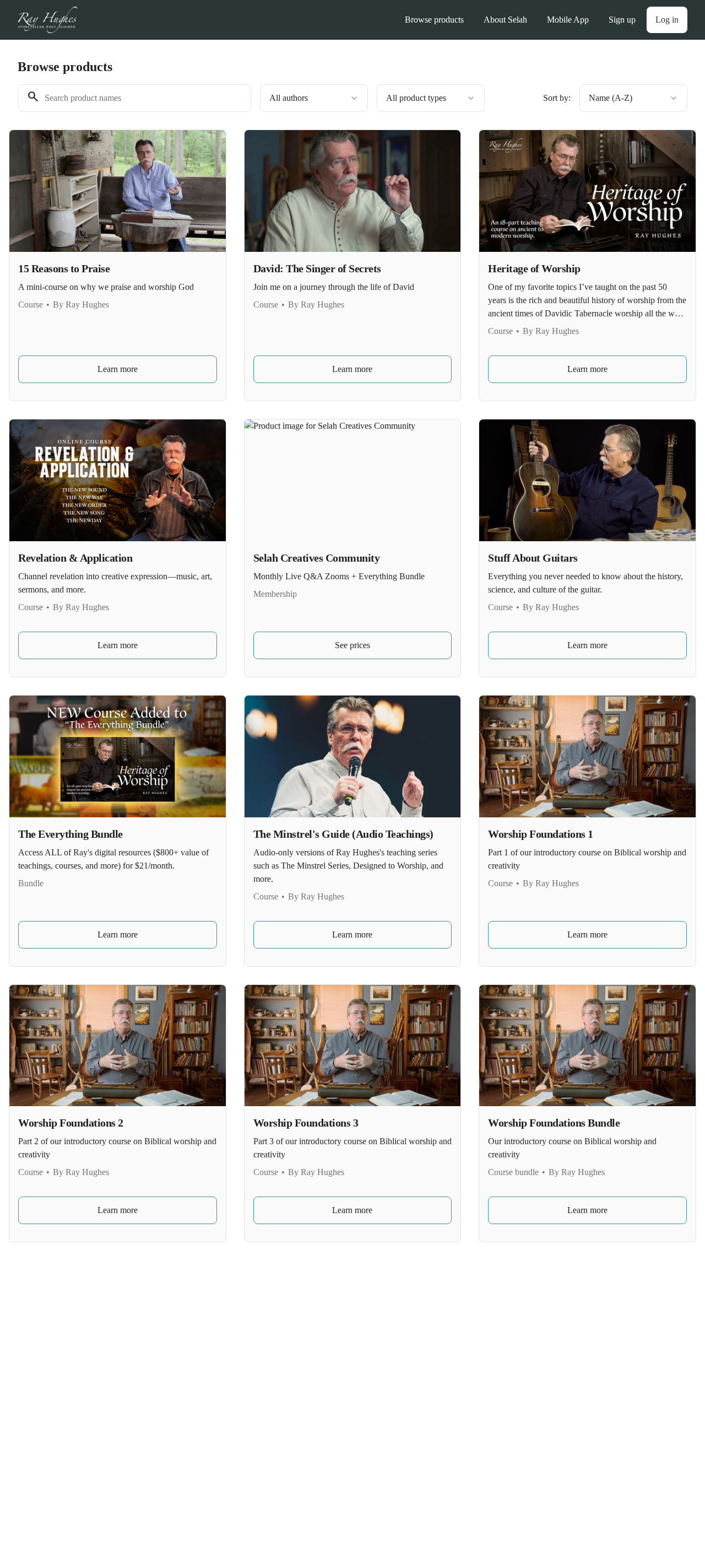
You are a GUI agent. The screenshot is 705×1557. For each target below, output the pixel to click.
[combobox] (314, 98)
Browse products (434, 19)
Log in (667, 19)
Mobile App (568, 19)
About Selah (505, 19)
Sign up (622, 19)
